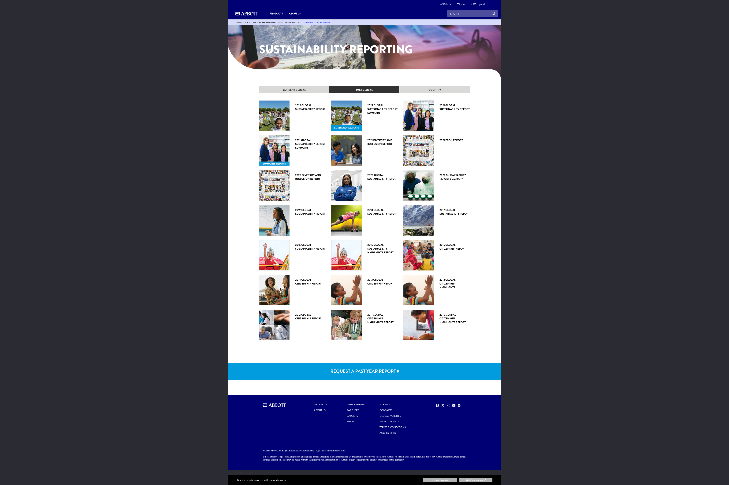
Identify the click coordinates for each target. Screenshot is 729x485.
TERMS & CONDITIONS (392, 427)
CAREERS (352, 416)
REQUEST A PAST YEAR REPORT (363, 371)
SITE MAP (384, 404)
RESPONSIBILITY (356, 404)
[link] (238, 22)
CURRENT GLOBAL (294, 90)
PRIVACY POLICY (389, 421)
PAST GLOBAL (364, 90)
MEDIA (351, 421)
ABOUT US (320, 410)
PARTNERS (353, 410)
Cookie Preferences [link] (239, 472)
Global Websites (390, 416)
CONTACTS (385, 410)
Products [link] (276, 13)
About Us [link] (295, 13)
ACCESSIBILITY (387, 433)
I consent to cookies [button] (440, 480)
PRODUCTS (320, 404)
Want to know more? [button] (476, 480)
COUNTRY (434, 90)
